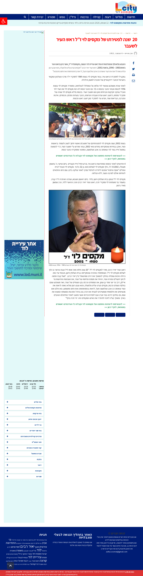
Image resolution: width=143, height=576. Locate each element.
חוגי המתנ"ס (36, 442)
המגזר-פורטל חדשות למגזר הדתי (87, 572)
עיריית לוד (99, 315)
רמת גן (30, 572)
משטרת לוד (37, 553)
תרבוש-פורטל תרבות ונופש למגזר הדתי (112, 572)
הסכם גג (19, 543)
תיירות (20, 564)
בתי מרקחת (37, 413)
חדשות (128, 33)
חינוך (37, 546)
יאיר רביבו (120, 315)
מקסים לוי (110, 315)
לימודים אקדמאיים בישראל (36, 574)
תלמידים (15, 564)
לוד (39, 550)
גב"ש (16, 572)
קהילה (8, 557)
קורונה (43, 560)
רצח (28, 564)
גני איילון (38, 543)
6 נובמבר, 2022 (115, 53)
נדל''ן (20, 554)
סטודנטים (13, 554)
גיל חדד (14, 540)
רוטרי (30, 561)
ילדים (9, 547)
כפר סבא (13, 574)
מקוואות (38, 471)
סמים (8, 554)
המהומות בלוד (26, 543)
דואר (39, 465)
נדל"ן (7, 574)
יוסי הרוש (15, 546)
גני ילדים (38, 425)
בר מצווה (19, 540)
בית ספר (25, 540)
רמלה (16, 560)
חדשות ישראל (21, 574)
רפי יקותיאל (34, 564)
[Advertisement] (24, 136)
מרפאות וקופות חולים (33, 408)
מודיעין (72, 572)
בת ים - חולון (23, 572)
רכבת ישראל (23, 560)
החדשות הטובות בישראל (41, 572)
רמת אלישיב (9, 561)
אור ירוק (36, 540)
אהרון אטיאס (43, 540)
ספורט (44, 557)
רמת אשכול (43, 564)
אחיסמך (30, 540)
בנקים (39, 459)
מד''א (34, 550)
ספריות (38, 476)
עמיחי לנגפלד (22, 557)
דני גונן (33, 543)
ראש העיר (35, 560)
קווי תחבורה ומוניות (34, 448)
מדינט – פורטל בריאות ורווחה (59, 572)
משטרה (19, 550)
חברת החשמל (36, 453)
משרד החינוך (27, 554)
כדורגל (44, 550)
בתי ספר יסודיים (35, 431)
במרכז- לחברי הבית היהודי (57, 574)
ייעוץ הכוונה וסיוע (34, 419)
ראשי (135, 33)
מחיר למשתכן (27, 551)
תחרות (24, 564)
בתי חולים (37, 402)
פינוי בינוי (14, 558)
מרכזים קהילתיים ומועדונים (31, 436)
